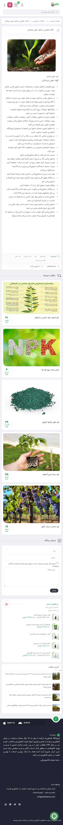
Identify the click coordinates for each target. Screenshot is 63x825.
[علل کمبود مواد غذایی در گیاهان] (31, 298)
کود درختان (27, 256)
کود (49, 109)
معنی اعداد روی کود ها (50, 370)
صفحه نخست (54, 21)
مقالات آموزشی (38, 21)
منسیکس (9, 820)
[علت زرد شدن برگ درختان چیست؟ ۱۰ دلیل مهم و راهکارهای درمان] (56, 707)
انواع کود (43, 256)
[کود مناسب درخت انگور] (31, 504)
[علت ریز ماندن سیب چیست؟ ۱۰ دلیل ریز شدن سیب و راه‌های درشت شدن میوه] (56, 676)
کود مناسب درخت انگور (50, 527)
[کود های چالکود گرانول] (31, 399)
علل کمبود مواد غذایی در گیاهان (47, 317)
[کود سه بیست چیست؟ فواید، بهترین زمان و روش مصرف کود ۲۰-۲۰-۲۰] (56, 697)
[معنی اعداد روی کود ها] (31, 347)
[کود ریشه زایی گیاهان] (31, 452)
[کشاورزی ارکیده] (55, 4)
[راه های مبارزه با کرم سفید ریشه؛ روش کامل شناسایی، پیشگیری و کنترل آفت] (56, 686)
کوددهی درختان (40, 260)
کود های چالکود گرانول (50, 422)
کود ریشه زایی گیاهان (50, 474)
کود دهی (18, 256)
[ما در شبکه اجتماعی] (9, 4)
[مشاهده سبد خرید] (16, 5)
